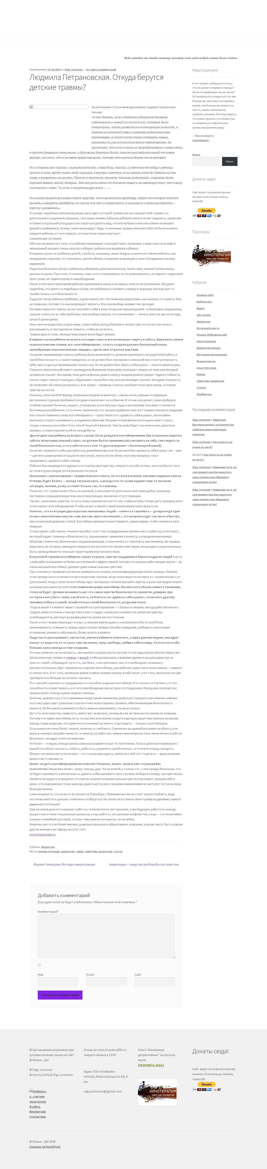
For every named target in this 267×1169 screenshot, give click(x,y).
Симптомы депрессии (210, 381)
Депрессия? (83, 32)
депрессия (68, 851)
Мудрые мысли (206, 361)
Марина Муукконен (208, 348)
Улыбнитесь (164, 32)
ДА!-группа (55, 32)
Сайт (138, 975)
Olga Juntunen (74, 69)
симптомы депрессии (98, 851)
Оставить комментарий (101, 69)
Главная (35, 32)
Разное (201, 374)
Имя (40, 975)
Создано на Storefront (45, 1147)
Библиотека (204, 301)
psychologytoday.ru (43, 834)
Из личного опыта (208, 328)
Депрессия (48, 847)
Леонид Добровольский (212, 334)
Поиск (196, 155)
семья (79, 851)
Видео (200, 308)
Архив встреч (205, 295)
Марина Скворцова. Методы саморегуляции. (64, 864)
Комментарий (48, 911)
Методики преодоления (212, 354)
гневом (71, 657)
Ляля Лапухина (206, 341)
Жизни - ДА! (45, 12)
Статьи (108, 32)
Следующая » (200, 140)
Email (90, 975)
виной (84, 657)
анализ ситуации (49, 851)
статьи (117, 851)
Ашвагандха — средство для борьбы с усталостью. (144, 864)
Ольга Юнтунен (206, 368)
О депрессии (134, 32)
